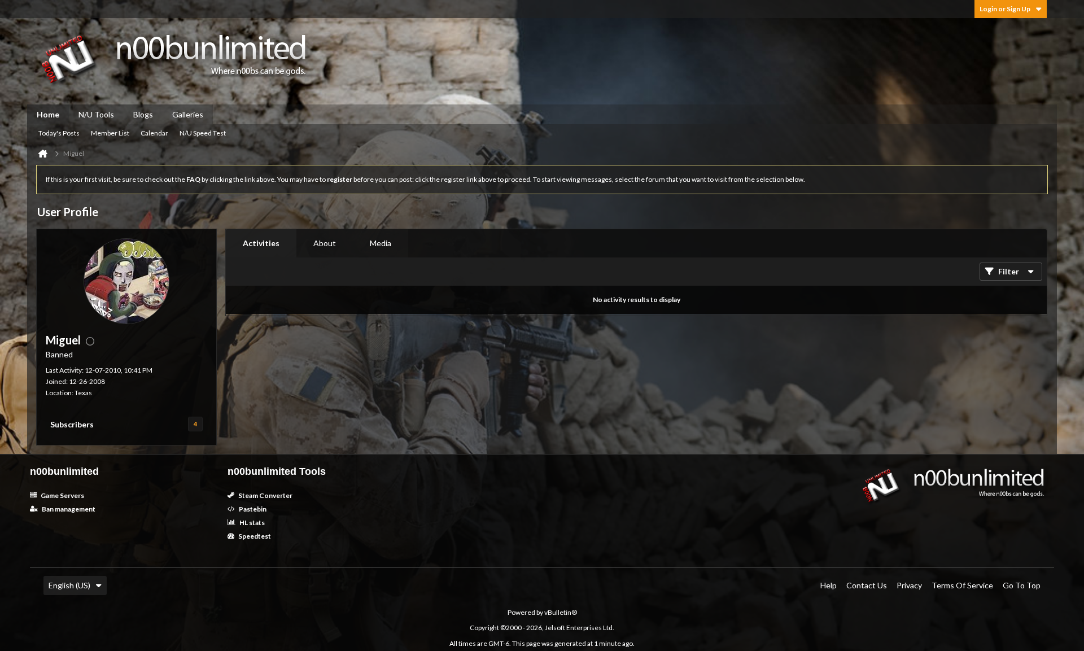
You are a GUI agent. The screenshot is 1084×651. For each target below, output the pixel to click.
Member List (110, 133)
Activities (261, 243)
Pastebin (252, 509)
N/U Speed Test (203, 133)
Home (48, 114)
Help (828, 585)
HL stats (251, 522)
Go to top (1022, 585)
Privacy (909, 585)
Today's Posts (59, 133)
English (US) (69, 585)
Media (380, 243)
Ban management (68, 509)
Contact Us (866, 585)
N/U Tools (96, 114)
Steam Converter (264, 495)
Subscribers (72, 424)
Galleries (187, 114)
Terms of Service (962, 585)
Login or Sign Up (1005, 9)
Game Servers (62, 495)
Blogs (143, 114)
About (324, 243)
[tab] (261, 243)
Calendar (154, 133)
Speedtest (254, 536)
